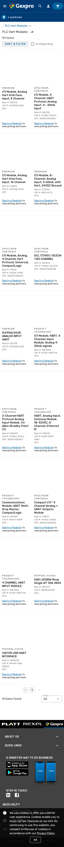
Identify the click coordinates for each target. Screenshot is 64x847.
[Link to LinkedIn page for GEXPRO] (10, 795)
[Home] (21, 6)
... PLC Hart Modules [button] (15, 25)
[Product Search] (40, 6)
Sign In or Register (12, 123)
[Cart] (57, 6)
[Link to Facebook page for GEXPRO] (19, 795)
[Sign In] (48, 6)
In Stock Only (44, 44)
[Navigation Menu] (5, 6)
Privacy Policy (46, 833)
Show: (46, 695)
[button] (32, 32)
